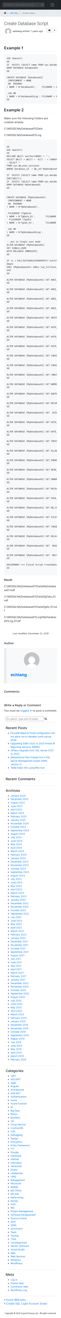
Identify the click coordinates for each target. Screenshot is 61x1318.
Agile (13, 1082)
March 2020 (17, 1014)
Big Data (15, 1110)
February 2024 (19, 854)
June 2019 (16, 1045)
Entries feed (17, 1283)
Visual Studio (18, 1249)
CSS (13, 1131)
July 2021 (16, 958)
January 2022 (18, 938)
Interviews (16, 1162)
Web (13, 1253)
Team (14, 1232)
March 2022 (17, 931)
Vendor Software (20, 1246)
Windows (16, 1260)
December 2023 (19, 861)
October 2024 (18, 826)
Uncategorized (19, 1242)
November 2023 (20, 865)
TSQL (14, 1239)
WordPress (17, 1263)
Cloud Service (18, 1124)
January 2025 (18, 820)
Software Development (23, 1214)
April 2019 (16, 1052)
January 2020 (18, 1021)
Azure (14, 1100)
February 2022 (19, 934)
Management (18, 1180)
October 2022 (18, 910)
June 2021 (16, 962)
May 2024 (16, 844)
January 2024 (18, 858)
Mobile (14, 1187)
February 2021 (18, 976)
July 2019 (16, 1042)
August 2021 (18, 955)
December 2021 (19, 941)
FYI (12, 1148)
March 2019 (17, 1056)
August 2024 (18, 833)
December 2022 (19, 903)
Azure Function (19, 1103)
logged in (26, 710)
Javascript (16, 1166)
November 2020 (20, 986)
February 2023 (19, 896)
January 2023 (18, 899)
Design (14, 1138)
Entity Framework (20, 1145)
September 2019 (20, 1035)
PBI (12, 1207)
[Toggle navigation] (52, 5)
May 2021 (16, 965)
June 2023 (16, 882)
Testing (15, 1235)
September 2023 (20, 872)
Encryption (16, 1141)
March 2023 (17, 893)
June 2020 (16, 1004)
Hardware (16, 1155)
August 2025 (18, 802)
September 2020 (20, 993)
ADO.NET (16, 1079)
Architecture (17, 1089)
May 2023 (16, 886)
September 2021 (20, 951)
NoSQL (14, 1201)
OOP (13, 1204)
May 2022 (16, 924)
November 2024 (20, 823)
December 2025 (19, 799)
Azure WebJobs (16, 1299)
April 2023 (16, 889)
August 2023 (18, 875)
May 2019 (16, 1049)
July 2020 (16, 1000)
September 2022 (20, 913)
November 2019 (19, 1028)
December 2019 (19, 1024)
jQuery (14, 1169)
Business (15, 1117)
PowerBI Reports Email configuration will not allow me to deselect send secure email (32, 736)
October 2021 (18, 948)
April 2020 (16, 1010)
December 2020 (19, 983)
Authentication (18, 1096)
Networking (17, 1197)
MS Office (16, 1190)
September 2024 (20, 830)
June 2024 (16, 840)
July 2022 (16, 917)
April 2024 (16, 847)
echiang (17, 31)
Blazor (14, 1114)
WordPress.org (19, 1290)
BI (12, 1107)
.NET (13, 1076)
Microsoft (16, 1183)
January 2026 (18, 795)
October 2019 (18, 1031)
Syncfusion (17, 1228)
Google (15, 1152)
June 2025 (16, 806)
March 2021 (17, 972)
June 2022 (16, 920)
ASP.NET (15, 1093)
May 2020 (16, 1007)
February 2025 (19, 816)
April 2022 (16, 927)
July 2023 (16, 879)
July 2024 (16, 837)
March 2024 (17, 851)
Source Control (19, 1218)
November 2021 (19, 945)
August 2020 (18, 997)
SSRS (13, 1225)
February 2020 (19, 1018)
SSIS (13, 1221)
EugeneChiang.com (30, 1313)
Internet (15, 1159)
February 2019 (18, 1059)
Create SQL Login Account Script (26, 1303)
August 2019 (18, 1038)
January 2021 (18, 979)
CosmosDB (17, 1128)
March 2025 (17, 813)
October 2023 (18, 868)
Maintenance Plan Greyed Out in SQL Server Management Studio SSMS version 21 (30, 761)
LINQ (13, 1176)
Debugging (16, 1135)
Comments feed (19, 1286)
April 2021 (16, 969)
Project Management (22, 1211)
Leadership (17, 1173)
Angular (15, 1086)
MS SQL (15, 1193)
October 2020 (18, 990)
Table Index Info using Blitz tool (28, 767)
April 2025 (16, 809)
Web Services (18, 1256)
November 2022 (20, 906)
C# (12, 1121)
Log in (14, 1279)
